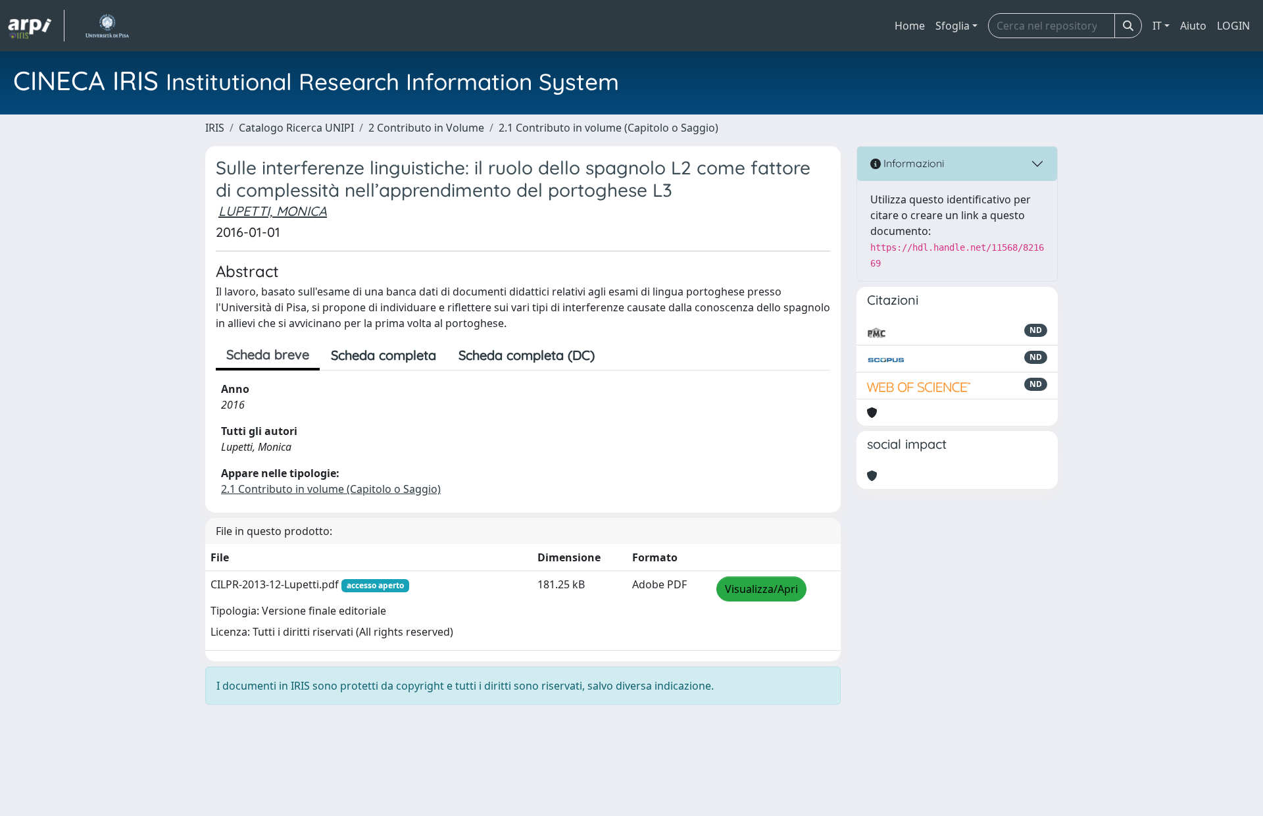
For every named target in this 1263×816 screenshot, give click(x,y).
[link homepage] (36, 25)
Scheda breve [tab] (267, 354)
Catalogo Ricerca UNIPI (296, 127)
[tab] (617, 355)
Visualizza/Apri (761, 589)
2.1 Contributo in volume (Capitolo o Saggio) (608, 127)
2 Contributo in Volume (426, 127)
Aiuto (1193, 25)
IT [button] (1157, 25)
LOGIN (1233, 25)
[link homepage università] (107, 25)
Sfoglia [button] (952, 25)
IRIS (214, 127)
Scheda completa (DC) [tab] (526, 355)
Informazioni (912, 163)
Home (910, 25)
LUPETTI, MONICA (272, 211)
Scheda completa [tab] (383, 355)
